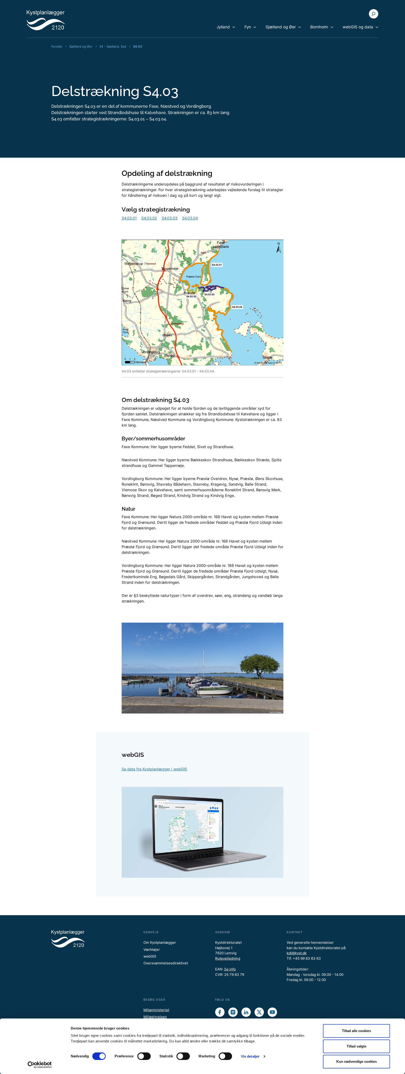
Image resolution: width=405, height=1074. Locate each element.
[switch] (144, 1056)
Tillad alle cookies (356, 1031)
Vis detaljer (250, 1056)
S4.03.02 (149, 218)
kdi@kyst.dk (297, 953)
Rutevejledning (227, 958)
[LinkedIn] (246, 1012)
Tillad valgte (356, 1046)
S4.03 (137, 46)
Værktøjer (151, 949)
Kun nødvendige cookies (356, 1061)
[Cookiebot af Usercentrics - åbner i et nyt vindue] (39, 1064)
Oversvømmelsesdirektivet (165, 963)
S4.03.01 (129, 218)
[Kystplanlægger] (55, 20)
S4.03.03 (169, 218)
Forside (56, 46)
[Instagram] (233, 1012)
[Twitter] (259, 1012)
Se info (230, 969)
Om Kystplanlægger (159, 942)
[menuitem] (226, 31)
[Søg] (373, 14)
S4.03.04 (190, 218)
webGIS (149, 956)
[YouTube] (272, 1012)
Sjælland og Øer (80, 46)
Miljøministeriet (156, 1010)
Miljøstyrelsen (155, 1017)
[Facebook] (220, 1012)
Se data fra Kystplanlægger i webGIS (154, 769)
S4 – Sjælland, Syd (112, 46)
